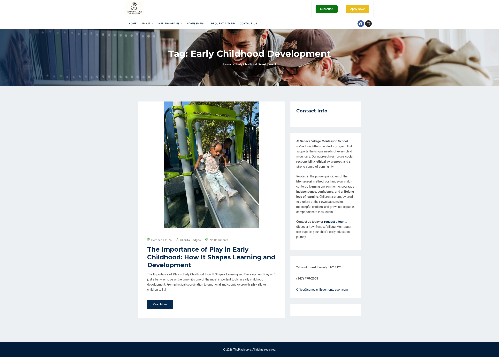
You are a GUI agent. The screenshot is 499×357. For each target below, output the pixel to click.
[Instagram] (368, 23)
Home (133, 23)
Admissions (195, 23)
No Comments (219, 240)
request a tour (334, 221)
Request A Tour (223, 23)
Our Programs (169, 23)
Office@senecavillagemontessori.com (322, 289)
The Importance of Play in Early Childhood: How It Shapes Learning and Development (211, 257)
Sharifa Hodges (190, 240)
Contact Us (248, 23)
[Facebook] (360, 23)
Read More (160, 304)
